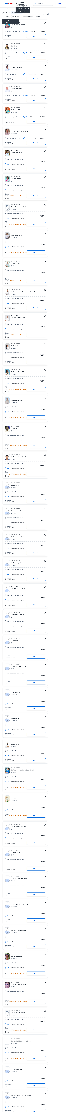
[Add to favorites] (45, 23)
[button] (28, 8)
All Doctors (6, 9)
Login (59, 3)
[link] (8, 3)
